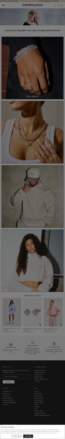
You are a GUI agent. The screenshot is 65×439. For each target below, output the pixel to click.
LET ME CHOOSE (16, 436)
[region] (32, 432)
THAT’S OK (28, 436)
